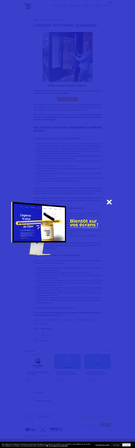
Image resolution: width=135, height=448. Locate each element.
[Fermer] (133, 445)
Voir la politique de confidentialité (58, 446)
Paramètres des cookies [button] (103, 445)
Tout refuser (116, 445)
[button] (109, 202)
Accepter (126, 445)
